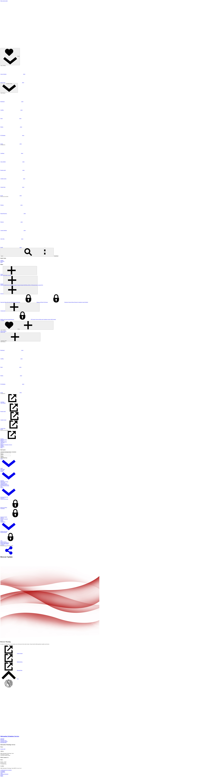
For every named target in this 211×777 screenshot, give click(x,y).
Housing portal (12, 170)
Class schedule (12, 161)
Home (6, 545)
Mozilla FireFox (20, 661)
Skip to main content (4, 0)
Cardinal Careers (12, 178)
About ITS (2, 738)
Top (18, 678)
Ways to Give (12, 82)
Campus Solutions (13, 230)
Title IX (1, 776)
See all (11, 195)
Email (10, 118)
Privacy (1, 775)
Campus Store (12, 187)
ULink (11, 143)
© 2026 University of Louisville (6, 770)
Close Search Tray (4, 457)
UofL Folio (11, 238)
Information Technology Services (9, 736)
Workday (11, 205)
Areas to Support (12, 74)
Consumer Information (4, 774)
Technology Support (4, 741)
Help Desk (2, 739)
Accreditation (2, 772)
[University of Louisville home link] (105, 47)
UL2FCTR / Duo (3, 740)
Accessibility (2, 771)
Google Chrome (20, 653)
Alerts (1, 773)
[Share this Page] (8, 550)
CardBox (11, 110)
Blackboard (11, 101)
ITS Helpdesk (12, 135)
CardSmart (11, 153)
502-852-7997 (2, 749)
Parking (11, 126)
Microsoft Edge (19, 670)
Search (2, 454)
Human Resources (13, 213)
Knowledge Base (3, 742)
